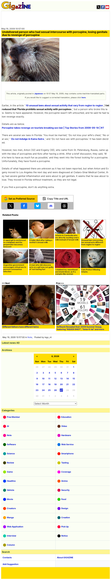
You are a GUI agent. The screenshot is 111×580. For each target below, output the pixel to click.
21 (67, 384)
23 (37, 390)
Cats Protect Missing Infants (90, 271)
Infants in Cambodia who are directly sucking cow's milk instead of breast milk (67, 237)
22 (73, 384)
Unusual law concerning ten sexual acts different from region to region (92, 242)
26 (55, 390)
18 (49, 384)
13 (61, 378)
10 (43, 378)
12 (55, 378)
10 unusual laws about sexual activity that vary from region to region (64, 105)
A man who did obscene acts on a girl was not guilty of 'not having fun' (41, 267)
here (84, 97)
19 (55, 384)
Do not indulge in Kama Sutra (27, 138)
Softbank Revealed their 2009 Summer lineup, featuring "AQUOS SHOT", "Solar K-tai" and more (80, 328)
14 (67, 378)
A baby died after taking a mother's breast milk (40, 241)
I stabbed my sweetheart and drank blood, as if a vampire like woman (66, 272)
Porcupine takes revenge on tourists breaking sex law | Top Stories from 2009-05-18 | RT (53, 127)
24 (43, 390)
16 (37, 384)
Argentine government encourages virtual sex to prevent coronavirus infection (14, 268)
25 (49, 390)
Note (29, 337)
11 (49, 378)
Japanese (38, 94)
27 (61, 390)
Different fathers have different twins (20, 327)
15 (74, 378)
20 (61, 384)
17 (43, 384)
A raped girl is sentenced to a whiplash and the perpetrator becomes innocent (14, 243)
